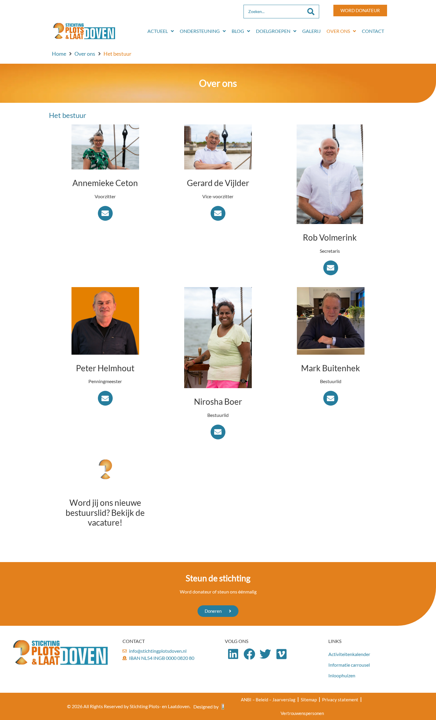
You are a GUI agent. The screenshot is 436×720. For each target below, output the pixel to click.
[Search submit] (311, 11)
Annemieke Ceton (105, 183)
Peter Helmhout (105, 368)
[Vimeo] (281, 654)
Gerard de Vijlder (218, 183)
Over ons (84, 53)
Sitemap (309, 699)
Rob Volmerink (330, 237)
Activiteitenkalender (349, 654)
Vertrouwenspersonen (302, 713)
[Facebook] (249, 654)
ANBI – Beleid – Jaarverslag (268, 699)
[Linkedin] (233, 654)
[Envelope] (105, 213)
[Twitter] (265, 654)
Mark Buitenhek (330, 368)
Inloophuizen (341, 675)
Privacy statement (340, 699)
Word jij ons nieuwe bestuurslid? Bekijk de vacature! (105, 512)
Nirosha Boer (218, 401)
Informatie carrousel (349, 665)
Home (59, 53)
